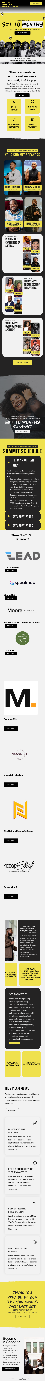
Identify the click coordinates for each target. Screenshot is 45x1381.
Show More (12, 1150)
